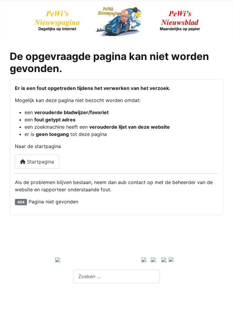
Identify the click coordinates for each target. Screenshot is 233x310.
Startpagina (39, 162)
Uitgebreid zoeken (94, 294)
